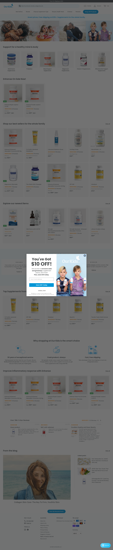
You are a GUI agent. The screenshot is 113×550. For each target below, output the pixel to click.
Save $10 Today (41, 285)
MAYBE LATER (42, 290)
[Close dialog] (85, 255)
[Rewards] (105, 545)
